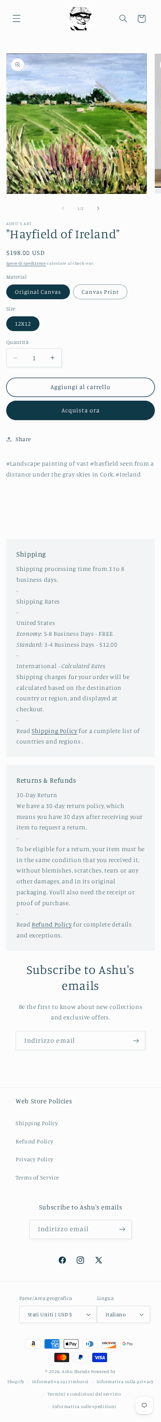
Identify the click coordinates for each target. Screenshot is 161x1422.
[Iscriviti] (136, 1040)
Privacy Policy (35, 1159)
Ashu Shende (76, 1371)
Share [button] (23, 439)
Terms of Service (37, 1177)
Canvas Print (100, 291)
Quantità (17, 342)
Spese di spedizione (26, 263)
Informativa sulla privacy (125, 1381)
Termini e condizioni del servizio (84, 1394)
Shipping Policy (54, 731)
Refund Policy (52, 924)
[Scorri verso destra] (98, 208)
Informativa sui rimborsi (60, 1381)
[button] (16, 19)
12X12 (23, 323)
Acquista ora (80, 410)
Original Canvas (38, 291)
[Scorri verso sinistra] (63, 208)
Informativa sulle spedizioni (84, 1406)
